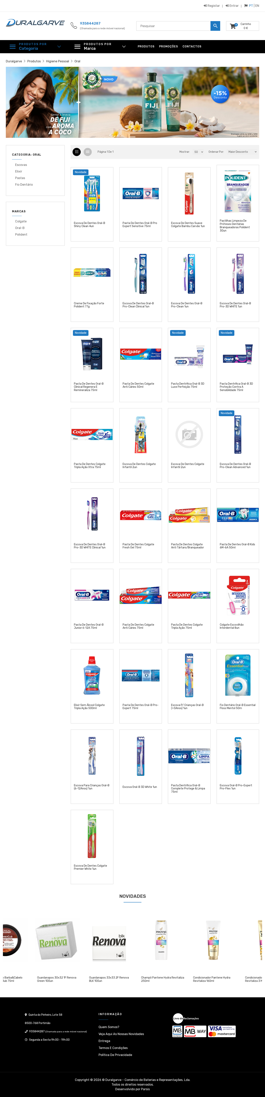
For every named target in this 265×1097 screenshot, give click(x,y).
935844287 (90, 23)
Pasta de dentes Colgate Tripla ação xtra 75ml (90, 466)
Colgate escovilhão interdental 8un (232, 626)
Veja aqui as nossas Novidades (121, 1034)
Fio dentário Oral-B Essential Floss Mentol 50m (237, 707)
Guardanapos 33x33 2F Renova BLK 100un (80, 979)
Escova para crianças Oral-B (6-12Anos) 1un (91, 787)
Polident (21, 234)
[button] (25, 103)
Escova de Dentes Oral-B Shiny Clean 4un (89, 225)
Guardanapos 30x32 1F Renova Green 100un (28, 979)
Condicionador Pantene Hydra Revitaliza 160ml (183, 979)
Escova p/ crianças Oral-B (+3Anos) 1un (187, 707)
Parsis (145, 1089)
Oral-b (20, 228)
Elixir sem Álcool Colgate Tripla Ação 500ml (89, 707)
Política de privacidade (115, 1055)
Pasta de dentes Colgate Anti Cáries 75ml (138, 626)
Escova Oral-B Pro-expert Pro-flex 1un (236, 787)
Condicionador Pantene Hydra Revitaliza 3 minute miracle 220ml (238, 979)
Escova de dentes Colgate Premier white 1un (90, 867)
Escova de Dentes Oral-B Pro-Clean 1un (186, 305)
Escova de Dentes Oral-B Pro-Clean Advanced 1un (235, 466)
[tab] (77, 152)
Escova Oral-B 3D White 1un (140, 787)
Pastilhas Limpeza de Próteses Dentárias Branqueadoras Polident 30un (235, 225)
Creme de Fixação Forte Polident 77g (89, 305)
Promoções (168, 46)
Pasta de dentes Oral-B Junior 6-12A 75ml (89, 626)
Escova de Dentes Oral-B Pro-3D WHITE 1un (235, 305)
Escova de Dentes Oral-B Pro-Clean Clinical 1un (138, 305)
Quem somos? (109, 1027)
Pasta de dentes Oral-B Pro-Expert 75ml (140, 707)
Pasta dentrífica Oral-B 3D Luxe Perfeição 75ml (187, 385)
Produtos (146, 46)
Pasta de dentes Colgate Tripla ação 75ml (187, 626)
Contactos (192, 46)
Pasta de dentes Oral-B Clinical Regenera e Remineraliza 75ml (89, 387)
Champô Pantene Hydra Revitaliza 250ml (134, 979)
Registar (213, 5)
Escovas (21, 165)
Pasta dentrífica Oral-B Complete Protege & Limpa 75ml (188, 789)
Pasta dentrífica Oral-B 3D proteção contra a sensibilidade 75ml (236, 387)
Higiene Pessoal (57, 61)
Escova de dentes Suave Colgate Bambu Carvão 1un (188, 225)
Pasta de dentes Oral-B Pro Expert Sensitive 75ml (140, 225)
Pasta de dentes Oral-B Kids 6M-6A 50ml (237, 546)
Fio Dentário (24, 184)
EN (257, 5)
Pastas (20, 178)
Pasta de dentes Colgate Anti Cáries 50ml (138, 385)
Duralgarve (14, 61)
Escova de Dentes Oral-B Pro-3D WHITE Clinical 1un (90, 546)
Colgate (21, 221)
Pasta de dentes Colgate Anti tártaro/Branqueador (187, 546)
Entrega (104, 1041)
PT (251, 5)
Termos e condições (113, 1048)
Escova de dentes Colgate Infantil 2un (139, 466)
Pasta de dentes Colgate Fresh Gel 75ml (138, 546)
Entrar (234, 5)
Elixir (18, 171)
